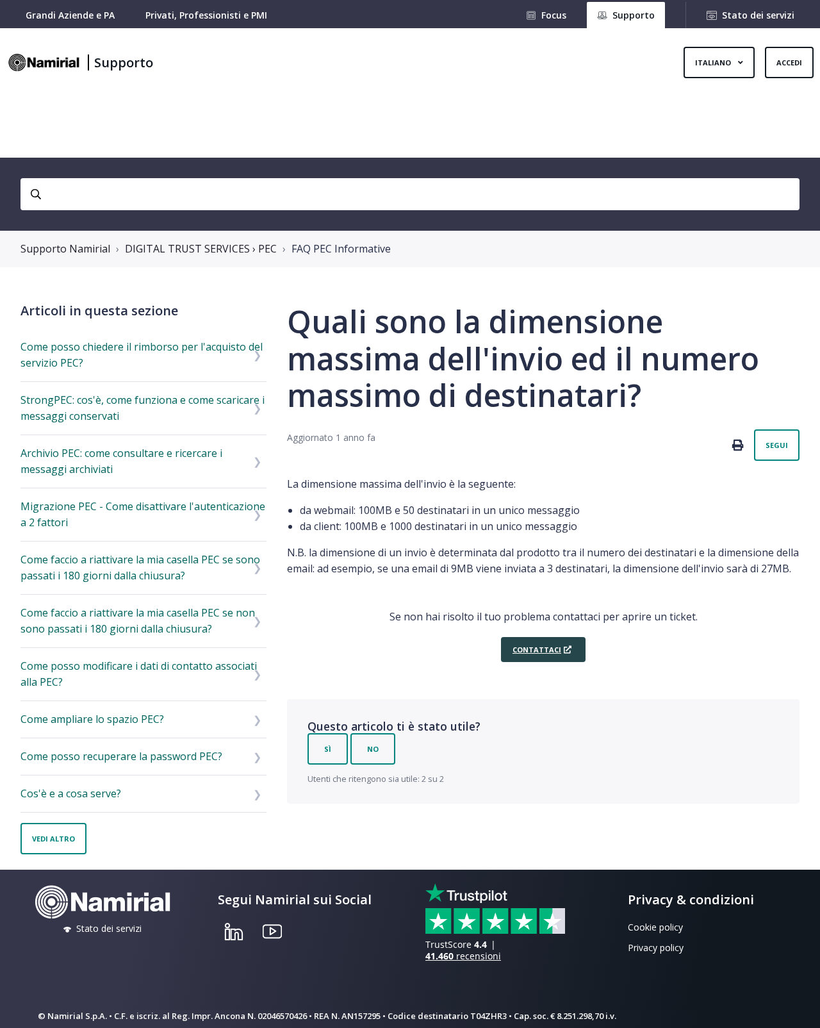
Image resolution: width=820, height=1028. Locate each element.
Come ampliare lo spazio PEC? (92, 719)
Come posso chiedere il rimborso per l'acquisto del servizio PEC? (141, 355)
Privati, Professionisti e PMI (206, 15)
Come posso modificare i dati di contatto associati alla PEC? (138, 674)
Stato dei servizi (758, 15)
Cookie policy (655, 927)
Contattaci (536, 649)
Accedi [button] (789, 62)
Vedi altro (53, 838)
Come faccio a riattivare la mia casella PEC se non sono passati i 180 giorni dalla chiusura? (137, 621)
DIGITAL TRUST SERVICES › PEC (201, 249)
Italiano (714, 62)
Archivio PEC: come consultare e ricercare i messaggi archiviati (121, 461)
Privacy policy (656, 947)
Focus (553, 15)
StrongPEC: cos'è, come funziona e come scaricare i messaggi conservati (142, 408)
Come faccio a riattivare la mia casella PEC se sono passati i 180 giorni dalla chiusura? (140, 567)
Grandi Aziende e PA (70, 15)
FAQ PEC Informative (341, 249)
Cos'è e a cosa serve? (70, 793)
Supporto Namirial (65, 249)
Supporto (123, 62)
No (373, 749)
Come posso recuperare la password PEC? (121, 756)
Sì (327, 749)
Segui (777, 445)
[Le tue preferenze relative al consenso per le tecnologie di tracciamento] (797, 1005)
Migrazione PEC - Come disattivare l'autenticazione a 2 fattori (142, 514)
